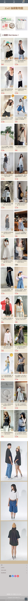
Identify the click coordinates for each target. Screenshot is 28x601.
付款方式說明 (3, 570)
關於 (2, 565)
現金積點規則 (3, 572)
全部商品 (2, 567)
